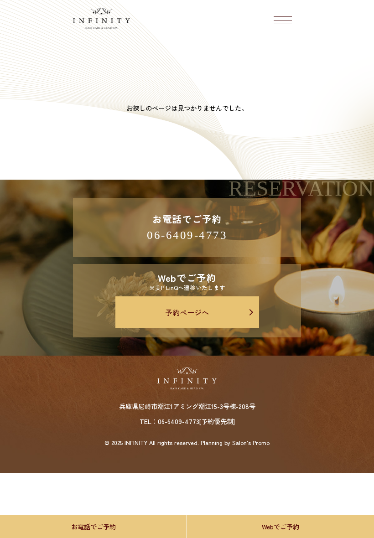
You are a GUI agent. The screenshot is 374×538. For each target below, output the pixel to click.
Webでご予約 (280, 526)
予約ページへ (187, 312)
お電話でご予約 (93, 526)
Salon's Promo (251, 443)
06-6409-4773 (187, 235)
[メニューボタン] (283, 18)
